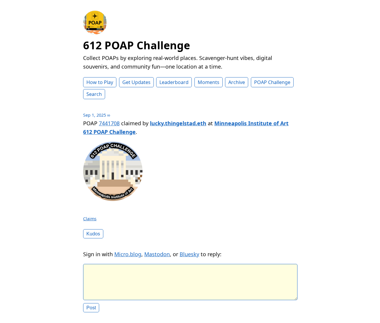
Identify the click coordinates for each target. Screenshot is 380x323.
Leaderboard (174, 82)
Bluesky (189, 254)
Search (94, 94)
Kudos (93, 233)
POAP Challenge (272, 82)
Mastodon (157, 254)
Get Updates (136, 82)
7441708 (109, 123)
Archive (236, 82)
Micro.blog (127, 254)
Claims (89, 218)
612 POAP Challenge (136, 45)
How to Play (99, 82)
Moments (208, 82)
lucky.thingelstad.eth (178, 123)
